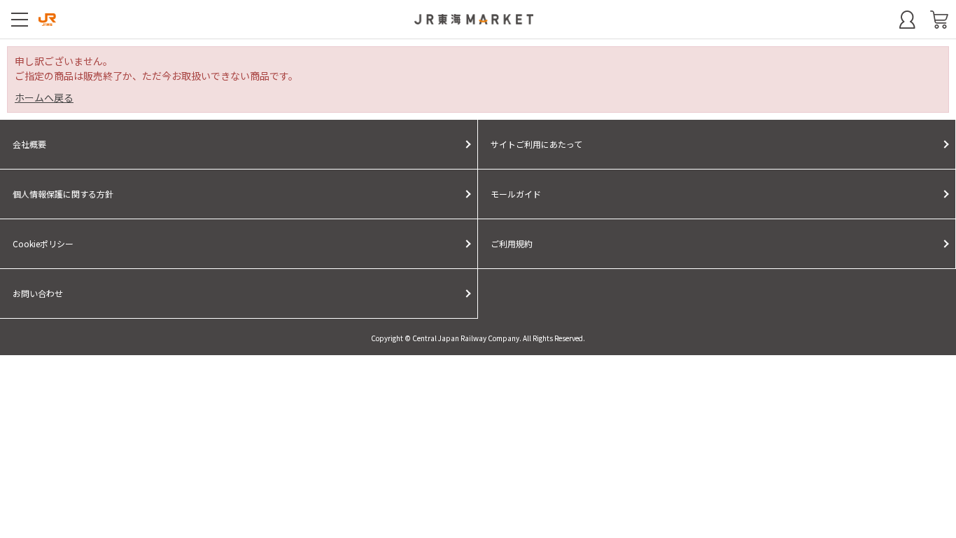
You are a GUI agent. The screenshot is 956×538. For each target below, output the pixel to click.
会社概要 (29, 144)
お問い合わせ (38, 293)
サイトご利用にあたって (536, 144)
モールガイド (516, 194)
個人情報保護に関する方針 (63, 194)
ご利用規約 (512, 243)
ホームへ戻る (44, 97)
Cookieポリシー (43, 243)
